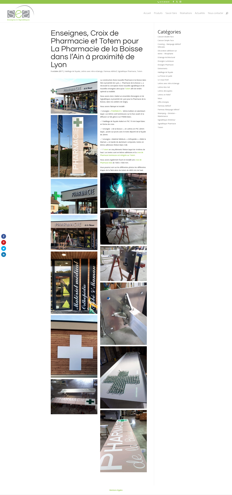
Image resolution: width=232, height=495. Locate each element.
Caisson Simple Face (166, 40)
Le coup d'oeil (163, 80)
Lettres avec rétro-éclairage (92, 71)
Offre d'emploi (163, 102)
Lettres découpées (165, 91)
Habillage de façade (72, 71)
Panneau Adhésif (110, 71)
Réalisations (186, 13)
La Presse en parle (165, 76)
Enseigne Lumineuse (166, 61)
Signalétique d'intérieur (166, 120)
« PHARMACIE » (116, 111)
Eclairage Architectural (166, 57)
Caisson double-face (166, 36)
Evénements (162, 68)
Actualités (200, 13)
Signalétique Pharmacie (127, 71)
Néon (160, 98)
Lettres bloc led (164, 87)
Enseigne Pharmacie (166, 65)
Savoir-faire (171, 13)
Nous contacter (215, 13)
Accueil (147, 13)
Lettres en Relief (164, 94)
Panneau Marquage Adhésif (168, 109)
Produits (158, 13)
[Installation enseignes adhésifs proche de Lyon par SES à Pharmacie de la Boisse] (74, 314)
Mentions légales (116, 490)
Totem (139, 71)
